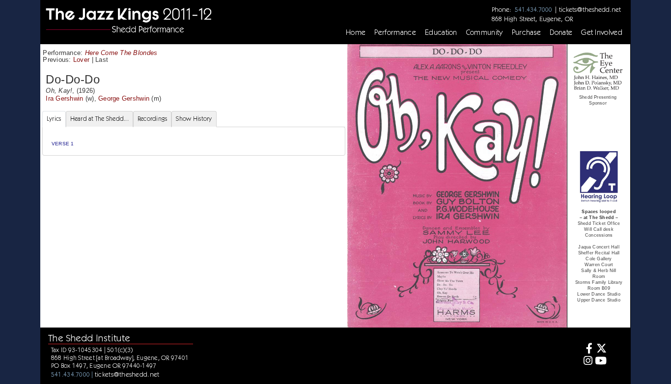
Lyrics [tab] (54, 118)
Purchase (526, 32)
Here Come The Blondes (121, 52)
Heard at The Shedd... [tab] (99, 118)
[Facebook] (587, 349)
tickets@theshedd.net (590, 9)
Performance (395, 32)
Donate (561, 32)
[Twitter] (601, 349)
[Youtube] (601, 362)
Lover (81, 59)
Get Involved (601, 32)
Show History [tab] (194, 118)
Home (355, 32)
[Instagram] (587, 362)
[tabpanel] (194, 141)
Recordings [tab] (153, 118)
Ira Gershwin (64, 98)
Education (441, 32)
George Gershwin (123, 98)
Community (484, 32)
